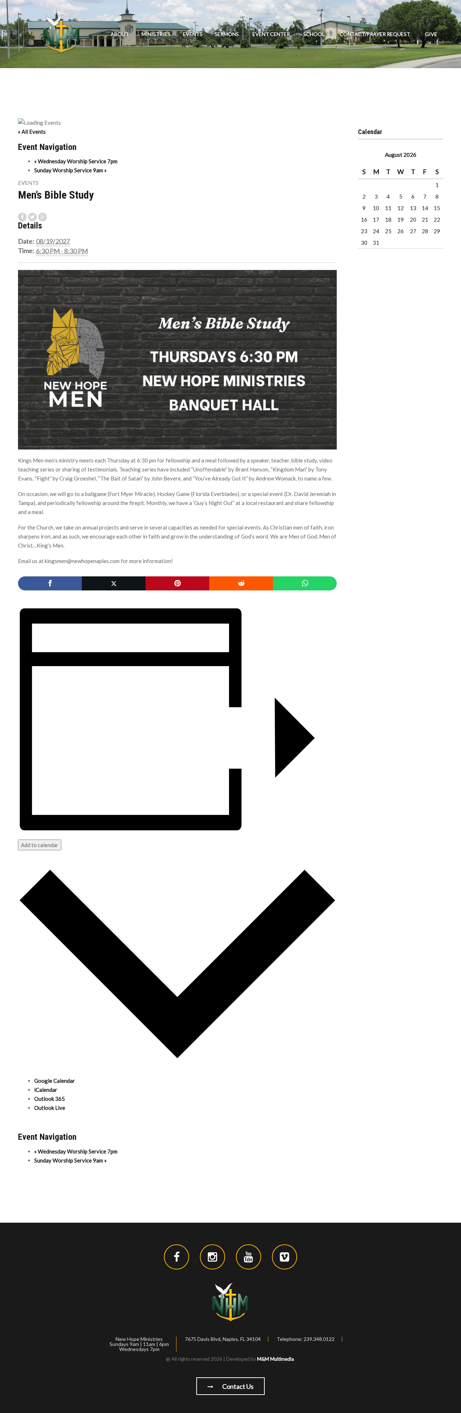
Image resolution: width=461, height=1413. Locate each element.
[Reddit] (241, 583)
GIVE (431, 34)
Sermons (227, 34)
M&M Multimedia (275, 1359)
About (120, 34)
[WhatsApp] (305, 583)
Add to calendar (39, 845)
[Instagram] (212, 1257)
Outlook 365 (49, 1098)
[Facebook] (50, 583)
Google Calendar (54, 1080)
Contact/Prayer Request (375, 34)
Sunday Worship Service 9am (70, 170)
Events (192, 34)
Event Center (271, 34)
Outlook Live (49, 1107)
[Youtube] (248, 1257)
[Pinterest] (177, 583)
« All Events (32, 131)
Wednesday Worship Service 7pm (75, 161)
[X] (114, 583)
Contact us (237, 1386)
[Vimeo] (284, 1257)
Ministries (156, 34)
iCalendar (45, 1089)
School (314, 34)
